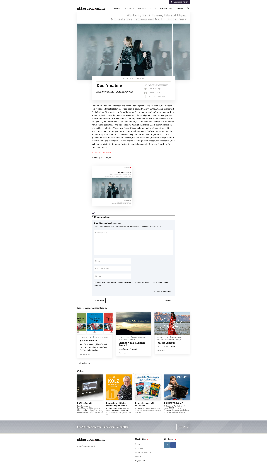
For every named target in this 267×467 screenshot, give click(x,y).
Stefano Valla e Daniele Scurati (132, 344)
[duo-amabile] (112, 205)
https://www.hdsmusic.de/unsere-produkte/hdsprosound (89, 411)
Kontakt (153, 8)
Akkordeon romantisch (139, 337)
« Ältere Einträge (84, 363)
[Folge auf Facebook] (173, 445)
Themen (116, 8)
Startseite (138, 444)
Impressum (139, 448)
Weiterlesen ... (85, 354)
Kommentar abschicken (162, 291)
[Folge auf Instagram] (167, 445)
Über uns (128, 8)
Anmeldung (183, 427)
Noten (96, 337)
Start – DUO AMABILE (101, 152)
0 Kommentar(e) (155, 89)
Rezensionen (128, 79)
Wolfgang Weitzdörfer (158, 85)
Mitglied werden (166, 8)
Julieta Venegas (166, 342)
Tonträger (139, 79)
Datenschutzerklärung (143, 452)
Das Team (179, 8)
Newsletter (142, 8)
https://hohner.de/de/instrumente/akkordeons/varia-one (176, 411)
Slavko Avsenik (89, 340)
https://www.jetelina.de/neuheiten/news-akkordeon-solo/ (148, 410)
